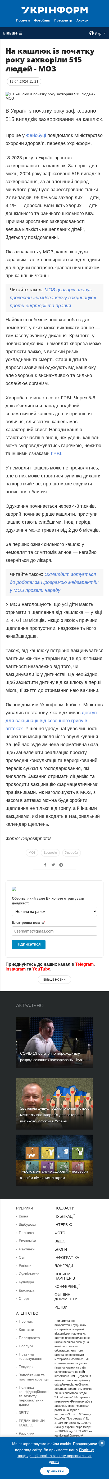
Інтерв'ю (63, 1224)
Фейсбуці (36, 135)
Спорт (24, 1298)
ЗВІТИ (24, 1412)
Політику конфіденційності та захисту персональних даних (55, 1456)
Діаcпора (26, 1290)
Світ (22, 1257)
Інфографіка (66, 1257)
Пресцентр (63, 20)
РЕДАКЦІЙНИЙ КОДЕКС (32, 1423)
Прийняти (55, 1471)
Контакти (26, 1329)
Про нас (26, 1321)
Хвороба (71, 852)
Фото (59, 1233)
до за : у (54, 582)
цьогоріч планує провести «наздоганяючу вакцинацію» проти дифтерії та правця (53, 297)
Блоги (60, 1249)
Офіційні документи (66, 1297)
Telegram (84, 964)
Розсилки (26, 1433)
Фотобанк (42, 20)
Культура (26, 1282)
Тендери (26, 1367)
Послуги (23, 20)
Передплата (29, 1338)
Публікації (64, 1216)
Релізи (60, 1307)
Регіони (25, 1265)
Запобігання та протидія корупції (34, 1377)
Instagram (16, 969)
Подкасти (64, 1208)
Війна (23, 1216)
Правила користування (30, 1356)
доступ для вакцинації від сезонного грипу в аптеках (51, 720)
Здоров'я (50, 852)
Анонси (82, 20)
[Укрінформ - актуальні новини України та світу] (54, 9)
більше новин (54, 979)
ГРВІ (56, 453)
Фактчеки (27, 1249)
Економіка (27, 1241)
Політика (26, 1232)
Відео (60, 1241)
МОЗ (32, 852)
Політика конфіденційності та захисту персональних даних (33, 1396)
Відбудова (27, 1224)
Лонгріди (63, 1266)
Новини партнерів (64, 1276)
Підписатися (28, 944)
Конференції (67, 1286)
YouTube (41, 969)
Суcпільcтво (29, 1274)
